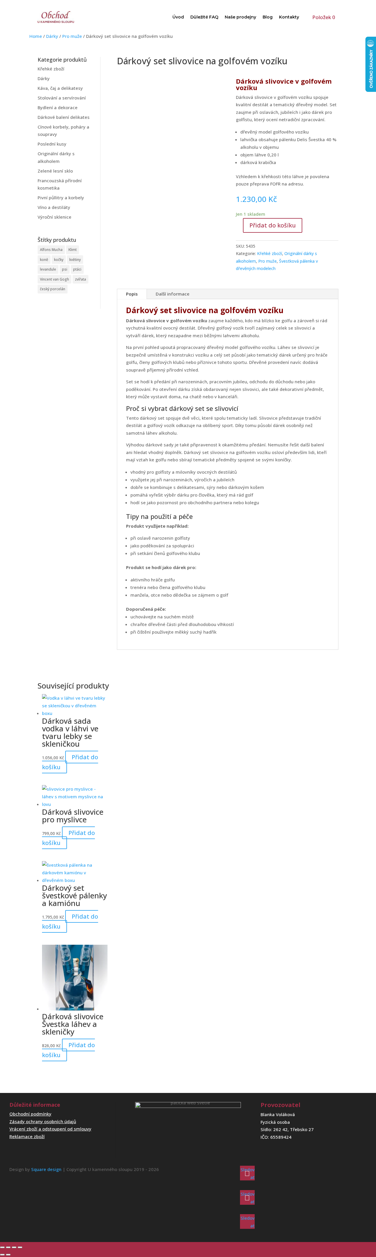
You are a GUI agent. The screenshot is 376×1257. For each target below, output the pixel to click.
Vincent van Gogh (54, 279)
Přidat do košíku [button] (70, 762)
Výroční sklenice (54, 217)
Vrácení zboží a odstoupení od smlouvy (50, 1129)
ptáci (77, 269)
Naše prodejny (240, 17)
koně (44, 259)
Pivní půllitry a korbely (61, 197)
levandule (48, 269)
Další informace (172, 294)
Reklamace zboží (27, 1136)
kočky (58, 259)
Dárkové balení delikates (64, 117)
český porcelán (52, 288)
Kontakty (289, 17)
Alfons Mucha (51, 249)
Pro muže (72, 36)
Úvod (178, 17)
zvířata (80, 279)
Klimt (72, 249)
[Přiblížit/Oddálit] (2, 1247)
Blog (268, 17)
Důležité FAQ (204, 17)
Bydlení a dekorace (58, 107)
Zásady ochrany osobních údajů (42, 1121)
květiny (75, 259)
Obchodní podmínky (30, 1114)
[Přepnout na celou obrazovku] (8, 1247)
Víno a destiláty (54, 207)
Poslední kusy (52, 144)
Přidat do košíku (272, 225)
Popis (132, 294)
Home (35, 36)
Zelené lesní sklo (55, 171)
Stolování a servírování (62, 98)
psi (64, 269)
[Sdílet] (14, 1247)
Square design (46, 1169)
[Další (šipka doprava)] (8, 1255)
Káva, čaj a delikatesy (60, 88)
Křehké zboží (51, 69)
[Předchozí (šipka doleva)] (2, 1255)
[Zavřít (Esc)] (20, 1247)
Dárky (52, 36)
